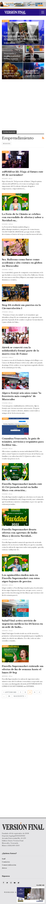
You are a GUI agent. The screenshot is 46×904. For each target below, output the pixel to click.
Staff (3, 859)
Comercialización (9, 865)
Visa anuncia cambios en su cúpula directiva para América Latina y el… (33, 75)
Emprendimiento (9, 194)
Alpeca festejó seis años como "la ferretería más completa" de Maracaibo (21, 396)
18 (9, 696)
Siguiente (19, 696)
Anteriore (10, 692)
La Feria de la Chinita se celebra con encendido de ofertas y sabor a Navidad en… (22, 217)
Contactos (6, 862)
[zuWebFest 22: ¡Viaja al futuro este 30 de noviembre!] (15, 159)
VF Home (6, 21)
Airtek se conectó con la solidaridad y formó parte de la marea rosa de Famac (20, 350)
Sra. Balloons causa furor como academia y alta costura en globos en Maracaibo (22, 262)
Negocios (6, 143)
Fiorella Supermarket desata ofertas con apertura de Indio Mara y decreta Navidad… (19, 532)
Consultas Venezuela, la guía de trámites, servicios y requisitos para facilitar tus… (23, 441)
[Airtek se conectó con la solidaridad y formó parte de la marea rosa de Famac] (15, 335)
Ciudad (5, 152)
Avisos (4, 868)
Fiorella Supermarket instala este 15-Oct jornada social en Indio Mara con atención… (22, 487)
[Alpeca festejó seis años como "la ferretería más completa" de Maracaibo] (15, 380)
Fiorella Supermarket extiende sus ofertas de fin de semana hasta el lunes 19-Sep (22, 669)
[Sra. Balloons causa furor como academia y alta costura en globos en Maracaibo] (15, 247)
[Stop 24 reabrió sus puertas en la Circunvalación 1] (15, 292)
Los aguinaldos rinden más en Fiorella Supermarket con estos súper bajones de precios (21, 578)
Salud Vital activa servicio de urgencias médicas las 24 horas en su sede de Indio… (22, 623)
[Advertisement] (23, 106)
